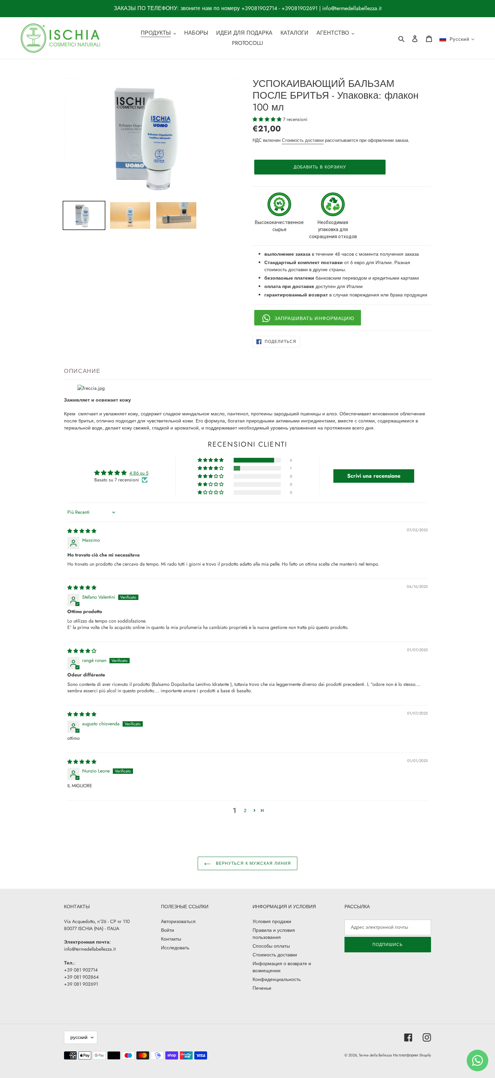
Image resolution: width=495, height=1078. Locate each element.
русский (79, 1037)
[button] (268, 119)
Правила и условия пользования (274, 934)
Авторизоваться (178, 921)
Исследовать (175, 947)
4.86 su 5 (138, 473)
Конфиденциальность (277, 979)
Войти (167, 930)
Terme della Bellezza (375, 1055)
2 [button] (245, 810)
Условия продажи (272, 921)
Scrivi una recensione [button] (373, 476)
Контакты (171, 939)
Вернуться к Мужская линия (252, 863)
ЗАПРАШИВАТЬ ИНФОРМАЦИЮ (314, 318)
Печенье (262, 988)
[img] (81, 531)
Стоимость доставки (303, 140)
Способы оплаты (271, 946)
